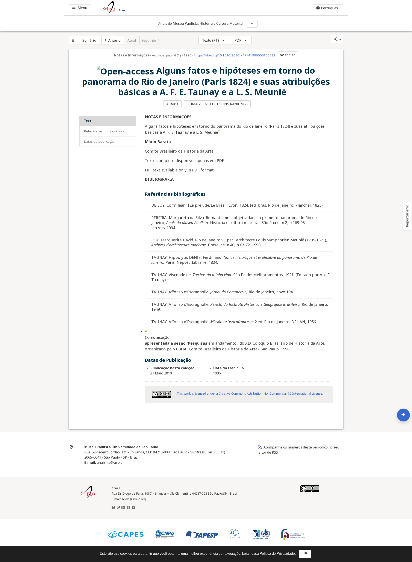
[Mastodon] (118, 507)
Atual (131, 40)
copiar (287, 55)
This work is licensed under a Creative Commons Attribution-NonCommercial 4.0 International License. (250, 393)
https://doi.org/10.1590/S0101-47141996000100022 (234, 55)
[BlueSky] (113, 507)
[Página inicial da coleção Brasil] (88, 497)
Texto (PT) (210, 40)
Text (87, 121)
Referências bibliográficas (104, 131)
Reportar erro (407, 216)
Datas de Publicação (99, 141)
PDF (238, 40)
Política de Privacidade (277, 553)
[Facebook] (128, 507)
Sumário (89, 40)
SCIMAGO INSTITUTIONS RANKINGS (217, 104)
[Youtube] (133, 507)
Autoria (172, 104)
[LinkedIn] (123, 507)
